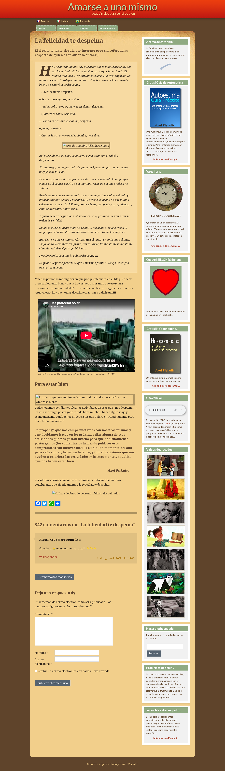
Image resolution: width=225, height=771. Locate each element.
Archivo (64, 28)
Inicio (42, 28)
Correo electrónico (43, 661)
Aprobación (166, 607)
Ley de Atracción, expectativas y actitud (166, 560)
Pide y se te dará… (166, 466)
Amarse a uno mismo (112, 6)
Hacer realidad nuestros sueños (166, 489)
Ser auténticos (166, 536)
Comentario (44, 614)
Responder (50, 557)
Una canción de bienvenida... (165, 245)
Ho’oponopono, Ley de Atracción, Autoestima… (166, 583)
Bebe (168, 423)
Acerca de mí (107, 28)
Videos (84, 28)
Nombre (41, 652)
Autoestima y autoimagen (166, 513)
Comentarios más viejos (56, 577)
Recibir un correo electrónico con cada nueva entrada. (74, 671)
